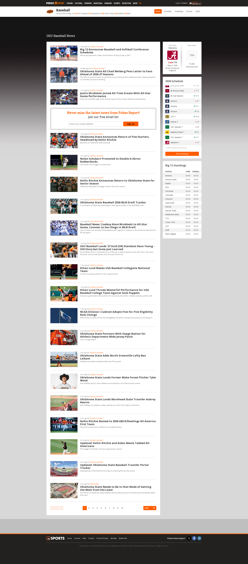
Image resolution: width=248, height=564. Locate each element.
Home (69, 538)
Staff (198, 11)
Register (185, 3)
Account (77, 538)
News (158, 11)
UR (116, 13)
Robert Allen (94, 484)
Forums (70, 3)
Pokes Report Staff (96, 221)
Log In (178, 3)
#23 (102, 13)
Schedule (168, 11)
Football (79, 3)
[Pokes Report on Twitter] (189, 538)
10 (122, 508)
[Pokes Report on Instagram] (199, 538)
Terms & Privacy (102, 538)
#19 (76, 13)
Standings (179, 11)
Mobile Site (123, 538)
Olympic (117, 3)
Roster (189, 11)
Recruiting (126, 3)
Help (84, 538)
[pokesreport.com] (55, 3)
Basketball (98, 3)
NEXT (147, 508)
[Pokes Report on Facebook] (194, 538)
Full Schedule (182, 153)
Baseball (63, 10)
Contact (91, 538)
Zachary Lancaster (96, 46)
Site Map (113, 538)
